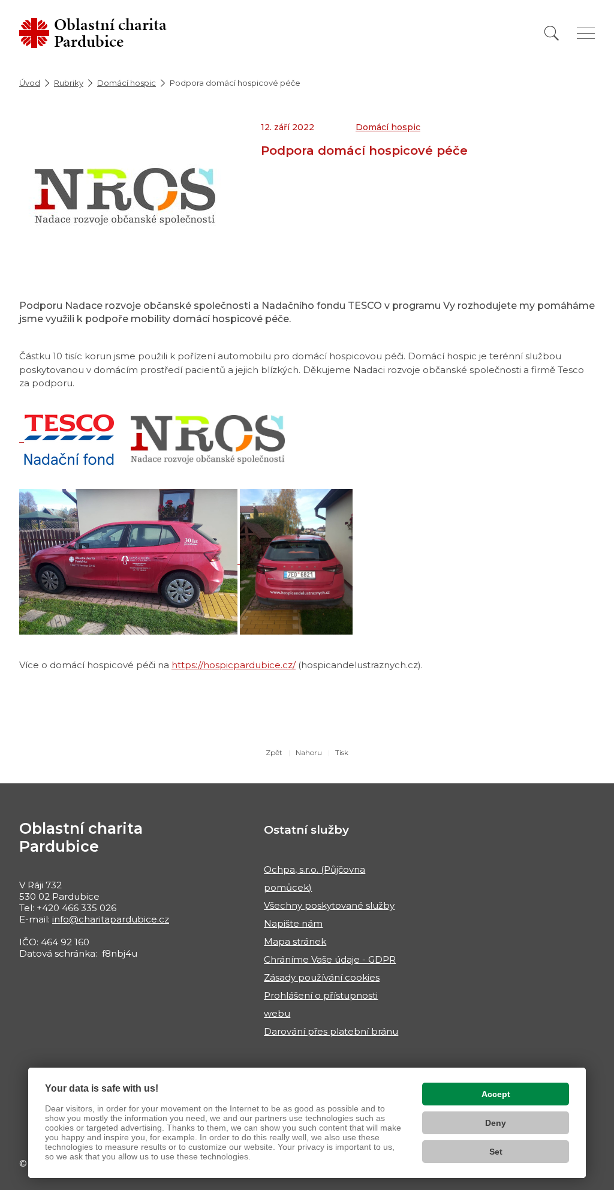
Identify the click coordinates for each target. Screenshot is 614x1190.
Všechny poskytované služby (329, 905)
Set (495, 1151)
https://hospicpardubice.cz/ (233, 665)
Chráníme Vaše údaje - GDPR (330, 959)
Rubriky (68, 83)
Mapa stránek (295, 941)
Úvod (29, 83)
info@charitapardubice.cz (110, 919)
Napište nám (293, 923)
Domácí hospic (126, 83)
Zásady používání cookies (322, 977)
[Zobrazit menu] (586, 33)
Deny (495, 1123)
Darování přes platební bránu (331, 1031)
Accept (495, 1094)
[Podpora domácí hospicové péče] (125, 196)
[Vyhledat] (551, 33)
